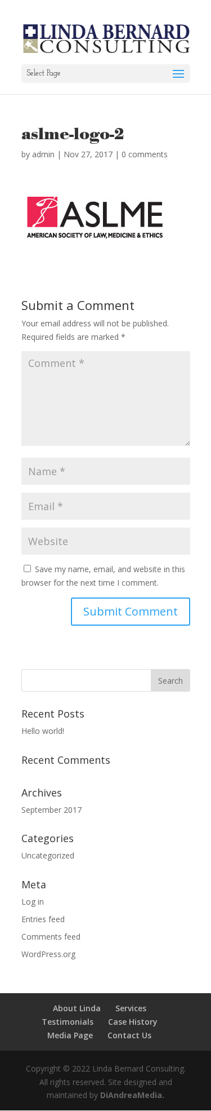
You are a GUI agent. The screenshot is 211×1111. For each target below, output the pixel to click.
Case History (133, 1021)
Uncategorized (47, 855)
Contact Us (129, 1035)
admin (43, 154)
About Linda (77, 1008)
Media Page (70, 1035)
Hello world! (42, 730)
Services (130, 1008)
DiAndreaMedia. (132, 1095)
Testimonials (67, 1021)
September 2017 (51, 809)
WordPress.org (48, 954)
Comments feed (50, 936)
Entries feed (43, 919)
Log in (32, 901)
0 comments (145, 154)
